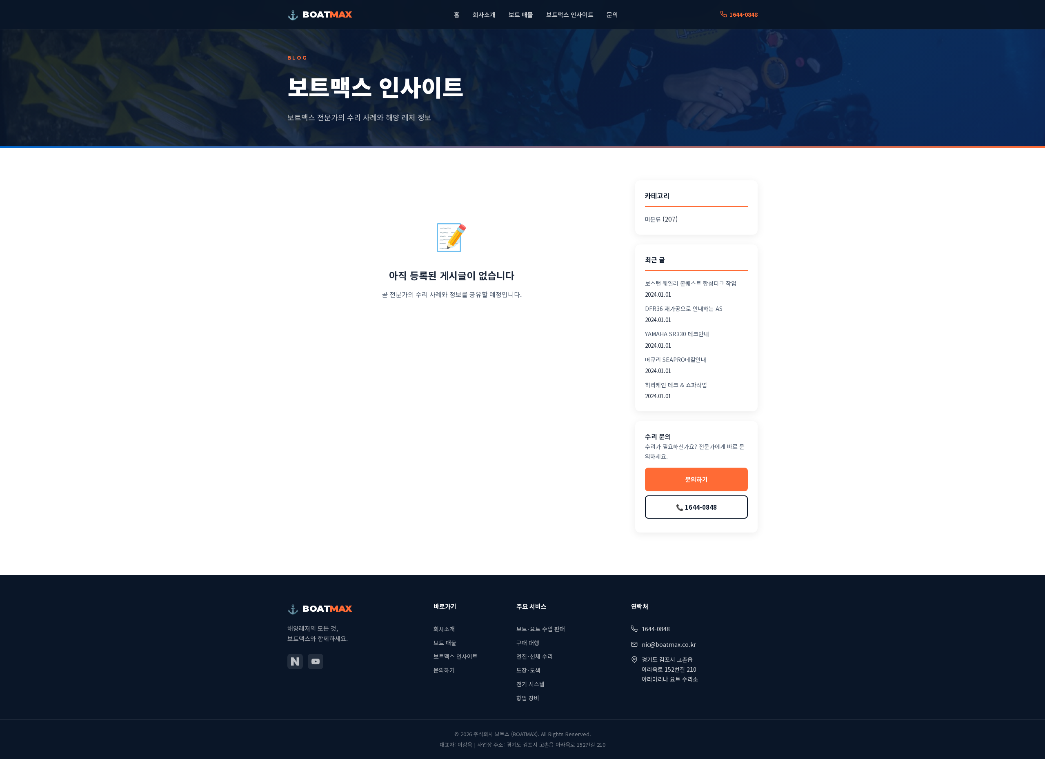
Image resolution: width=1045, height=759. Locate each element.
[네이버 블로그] (295, 661)
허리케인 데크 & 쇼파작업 (676, 385)
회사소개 (484, 14)
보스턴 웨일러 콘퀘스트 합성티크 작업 (690, 283)
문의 (612, 14)
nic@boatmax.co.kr (669, 644)
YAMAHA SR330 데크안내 (677, 334)
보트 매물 (521, 14)
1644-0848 (743, 14)
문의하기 (696, 479)
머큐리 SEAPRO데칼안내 (675, 359)
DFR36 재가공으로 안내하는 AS (684, 308)
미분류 (653, 219)
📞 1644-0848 (696, 507)
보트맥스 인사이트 (570, 14)
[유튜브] (315, 661)
